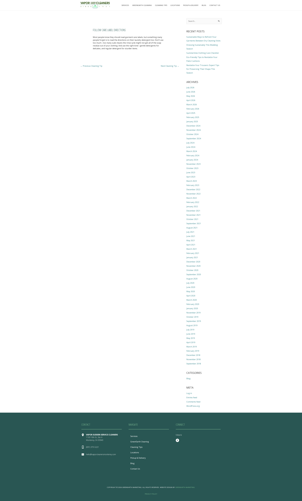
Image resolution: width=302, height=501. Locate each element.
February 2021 (192, 253)
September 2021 (193, 223)
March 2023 (191, 181)
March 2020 (191, 300)
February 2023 (192, 185)
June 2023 (190, 172)
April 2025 (190, 113)
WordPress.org (193, 406)
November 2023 (193, 164)
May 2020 (190, 291)
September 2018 (193, 363)
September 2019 (193, 321)
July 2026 (190, 87)
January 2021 (192, 257)
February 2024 (192, 155)
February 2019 (192, 351)
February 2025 (192, 117)
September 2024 (193, 138)
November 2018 (193, 359)
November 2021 (193, 215)
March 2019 (191, 346)
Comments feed (193, 401)
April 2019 (190, 342)
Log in (189, 393)
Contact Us (214, 5)
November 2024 (193, 130)
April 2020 (190, 295)
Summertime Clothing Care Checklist (202, 53)
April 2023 (190, 176)
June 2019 (190, 334)
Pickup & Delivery (190, 5)
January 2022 (192, 206)
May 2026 (190, 96)
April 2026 (190, 100)
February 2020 (192, 304)
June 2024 (190, 147)
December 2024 (193, 125)
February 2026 (192, 108)
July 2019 (190, 329)
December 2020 (193, 261)
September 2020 (193, 274)
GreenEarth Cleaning (142, 5)
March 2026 (191, 104)
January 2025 (192, 121)
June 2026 (190, 92)
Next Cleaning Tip (170, 66)
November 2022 (193, 193)
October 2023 (192, 168)
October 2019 (192, 317)
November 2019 (193, 312)
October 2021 (192, 219)
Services (125, 5)
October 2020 (192, 270)
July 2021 (190, 232)
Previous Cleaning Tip (91, 66)
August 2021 (191, 227)
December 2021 (193, 210)
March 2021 (191, 249)
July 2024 (190, 142)
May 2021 (190, 240)
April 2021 (190, 244)
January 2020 (192, 308)
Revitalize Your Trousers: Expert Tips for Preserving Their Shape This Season (202, 69)
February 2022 (192, 202)
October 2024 (192, 134)
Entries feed (191, 397)
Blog (204, 5)
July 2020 (190, 283)
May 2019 (190, 338)
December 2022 (193, 189)
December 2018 (193, 355)
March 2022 (191, 198)
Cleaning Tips (161, 5)
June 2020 (190, 287)
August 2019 (191, 325)
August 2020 (191, 278)
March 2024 (191, 151)
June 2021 (190, 236)
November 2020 (193, 266)
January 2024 (192, 159)
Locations (175, 5)
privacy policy (151, 494)
